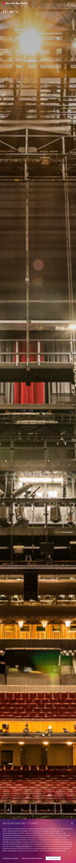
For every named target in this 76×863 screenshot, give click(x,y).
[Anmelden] (64, 3)
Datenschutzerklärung (23, 846)
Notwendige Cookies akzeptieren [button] (32, 858)
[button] (72, 3)
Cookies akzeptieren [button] (53, 858)
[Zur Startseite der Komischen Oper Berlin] (15, 3)
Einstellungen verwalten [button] (10, 858)
